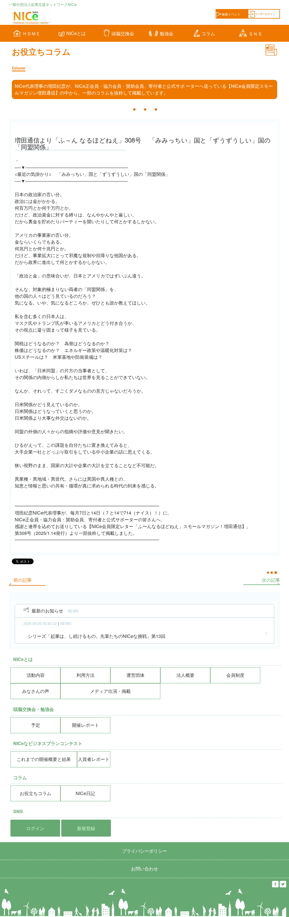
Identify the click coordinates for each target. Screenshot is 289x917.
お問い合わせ (144, 868)
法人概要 (185, 675)
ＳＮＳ (255, 33)
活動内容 (36, 675)
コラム (208, 33)
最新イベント (231, 14)
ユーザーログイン (265, 14)
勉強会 (166, 33)
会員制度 (235, 675)
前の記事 (20, 580)
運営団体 (135, 675)
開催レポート (85, 725)
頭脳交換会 (122, 33)
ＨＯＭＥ (31, 33)
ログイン (35, 828)
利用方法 (85, 675)
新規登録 (86, 828)
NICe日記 (85, 793)
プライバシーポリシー (144, 851)
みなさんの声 (35, 691)
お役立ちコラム (35, 793)
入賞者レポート (94, 759)
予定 (35, 725)
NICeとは (76, 33)
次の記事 (273, 580)
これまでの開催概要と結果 (44, 759)
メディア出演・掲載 (110, 691)
